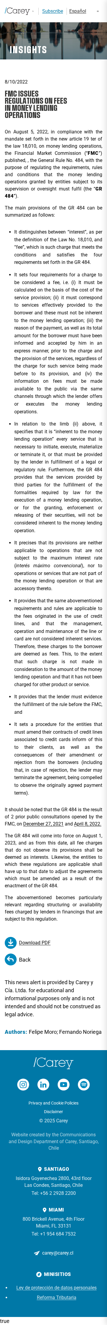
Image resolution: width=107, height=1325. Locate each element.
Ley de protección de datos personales (56, 1288)
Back (25, 960)
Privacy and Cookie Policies (53, 1103)
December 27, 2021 (43, 824)
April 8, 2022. (87, 824)
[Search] (33, 11)
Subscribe (52, 11)
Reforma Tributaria (56, 1297)
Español (77, 11)
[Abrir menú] (97, 11)
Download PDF (35, 943)
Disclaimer (53, 1111)
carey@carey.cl (57, 1253)
